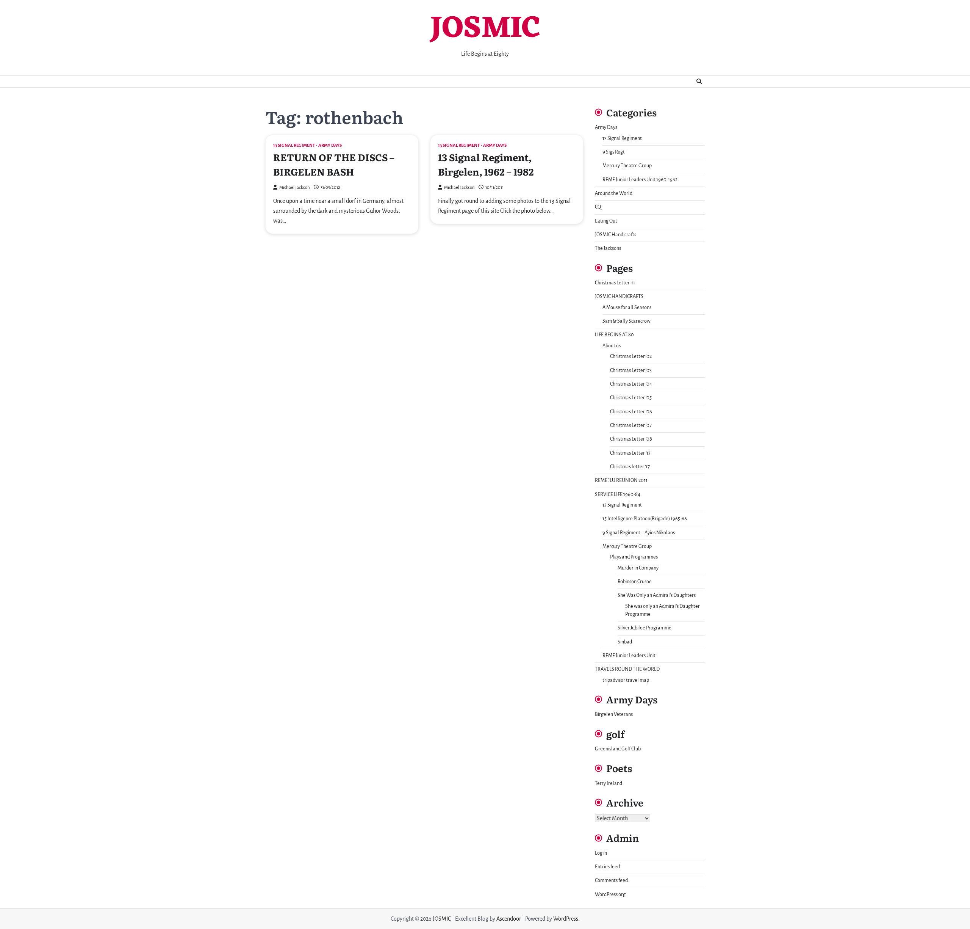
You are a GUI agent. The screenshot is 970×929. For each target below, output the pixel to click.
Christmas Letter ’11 (615, 283)
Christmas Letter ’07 (631, 425)
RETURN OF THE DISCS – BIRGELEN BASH (333, 164)
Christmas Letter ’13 (630, 453)
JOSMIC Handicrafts (615, 234)
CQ (598, 207)
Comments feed (611, 880)
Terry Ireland (608, 783)
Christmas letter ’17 (630, 466)
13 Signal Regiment (294, 145)
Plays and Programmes (634, 557)
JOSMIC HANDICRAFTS (619, 296)
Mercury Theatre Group (627, 165)
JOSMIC (485, 29)
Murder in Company (638, 568)
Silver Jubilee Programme (644, 628)
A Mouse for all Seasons (626, 307)
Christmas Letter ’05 (631, 397)
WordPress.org (610, 894)
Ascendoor (508, 919)
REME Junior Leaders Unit (629, 655)
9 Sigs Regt (613, 152)
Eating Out (606, 221)
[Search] (699, 81)
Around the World (613, 193)
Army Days (330, 145)
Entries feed (607, 866)
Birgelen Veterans (614, 714)
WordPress (565, 919)
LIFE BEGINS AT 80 (614, 334)
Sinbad (625, 642)
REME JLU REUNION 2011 (621, 480)
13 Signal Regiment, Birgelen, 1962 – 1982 (486, 164)
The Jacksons (608, 248)
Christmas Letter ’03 (631, 370)
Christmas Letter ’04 (631, 384)
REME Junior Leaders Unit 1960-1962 (639, 179)
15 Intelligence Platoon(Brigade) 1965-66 (644, 518)
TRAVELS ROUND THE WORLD (627, 669)
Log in (601, 853)
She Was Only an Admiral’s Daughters (657, 595)
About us (611, 345)
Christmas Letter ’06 (631, 411)
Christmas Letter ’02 (631, 356)
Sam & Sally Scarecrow (626, 321)
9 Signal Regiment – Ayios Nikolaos (638, 532)
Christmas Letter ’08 (631, 439)
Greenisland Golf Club (618, 749)
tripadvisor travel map (625, 680)
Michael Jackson (294, 187)
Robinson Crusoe (635, 581)
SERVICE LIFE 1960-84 (617, 494)
